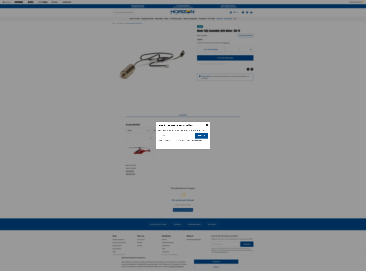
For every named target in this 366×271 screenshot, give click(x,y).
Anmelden (201, 136)
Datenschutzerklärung (167, 143)
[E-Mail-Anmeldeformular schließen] (207, 125)
